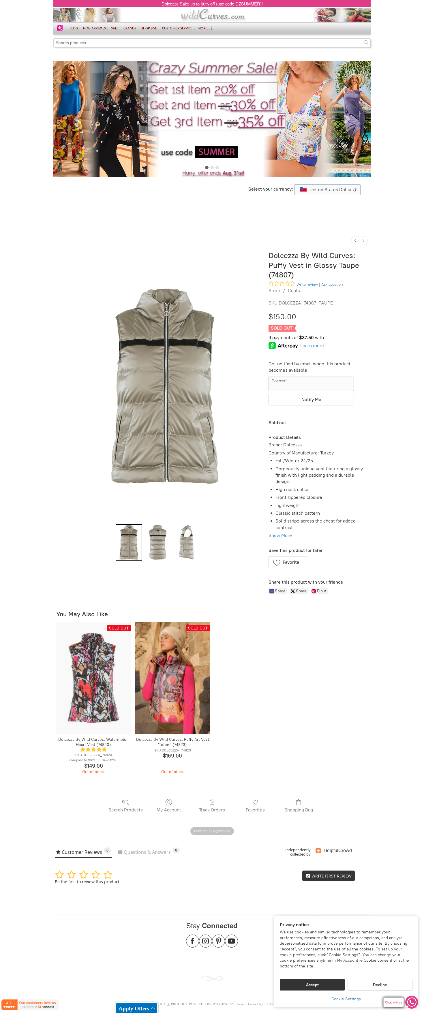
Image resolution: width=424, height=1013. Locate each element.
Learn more (312, 345)
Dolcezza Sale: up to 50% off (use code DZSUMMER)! (212, 4)
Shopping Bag (298, 810)
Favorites (255, 810)
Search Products (125, 810)
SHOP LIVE (149, 28)
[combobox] (327, 189)
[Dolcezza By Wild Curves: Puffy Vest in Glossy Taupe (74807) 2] (186, 542)
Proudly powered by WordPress (202, 1004)
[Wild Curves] (59, 27)
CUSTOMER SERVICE (177, 28)
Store (274, 290)
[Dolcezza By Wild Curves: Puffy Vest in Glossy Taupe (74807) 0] (129, 542)
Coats (294, 290)
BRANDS (129, 28)
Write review (307, 284)
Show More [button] (280, 535)
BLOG (74, 28)
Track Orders (212, 810)
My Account (169, 810)
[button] (288, 562)
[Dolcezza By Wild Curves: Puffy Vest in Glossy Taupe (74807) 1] (158, 542)
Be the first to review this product (87, 881)
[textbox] (327, 189)
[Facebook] (192, 944)
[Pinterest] (218, 944)
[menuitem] (355, 240)
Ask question (332, 284)
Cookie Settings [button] (346, 999)
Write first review (331, 876)
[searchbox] (212, 42)
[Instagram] (205, 944)
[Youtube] (231, 944)
